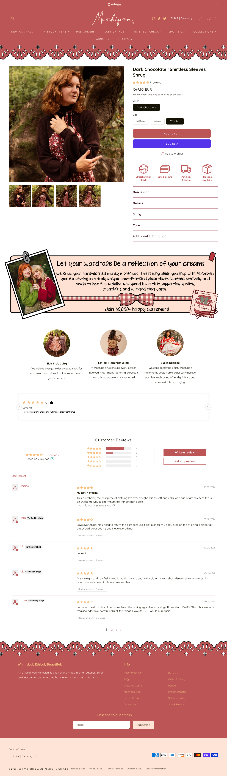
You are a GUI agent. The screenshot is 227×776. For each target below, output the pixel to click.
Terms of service (115, 768)
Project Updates (177, 691)
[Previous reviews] (19, 407)
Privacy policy (96, 768)
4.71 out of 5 (51, 455)
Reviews (173, 673)
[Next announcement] (217, 4)
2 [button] (112, 629)
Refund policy (78, 768)
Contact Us (130, 704)
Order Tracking (176, 679)
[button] (13, 18)
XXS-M (142, 122)
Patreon (172, 685)
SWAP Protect (176, 704)
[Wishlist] (208, 18)
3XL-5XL (175, 121)
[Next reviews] (208, 407)
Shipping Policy (176, 698)
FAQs (127, 679)
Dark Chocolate (146, 107)
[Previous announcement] (9, 4)
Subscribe (143, 724)
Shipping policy (134, 768)
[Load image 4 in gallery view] (90, 196)
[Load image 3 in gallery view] (66, 196)
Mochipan (22, 769)
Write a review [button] (185, 452)
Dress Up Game (133, 685)
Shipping (152, 94)
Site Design (36, 769)
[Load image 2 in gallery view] (43, 196)
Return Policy (131, 698)
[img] (85, 487)
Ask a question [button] (185, 461)
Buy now (172, 143)
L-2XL (159, 122)
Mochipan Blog (132, 691)
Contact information (156, 768)
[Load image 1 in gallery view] (20, 196)
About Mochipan (133, 672)
